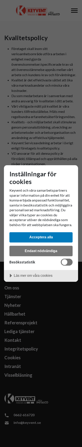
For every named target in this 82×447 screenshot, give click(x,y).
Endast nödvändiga (41, 251)
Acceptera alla (41, 237)
